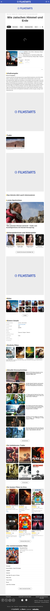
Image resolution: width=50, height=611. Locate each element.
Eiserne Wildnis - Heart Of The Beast (13, 568)
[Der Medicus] (20, 352)
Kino (10, 14)
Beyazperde (46, 600)
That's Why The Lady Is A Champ (12, 575)
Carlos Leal (39, 246)
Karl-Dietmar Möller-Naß (37, 54)
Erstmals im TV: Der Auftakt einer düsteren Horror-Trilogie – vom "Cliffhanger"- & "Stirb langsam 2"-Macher (35, 417)
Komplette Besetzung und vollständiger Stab (25, 252)
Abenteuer (37, 51)
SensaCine (41, 600)
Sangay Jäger (36, 56)
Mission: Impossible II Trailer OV (38, 461)
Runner (7, 582)
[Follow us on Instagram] (10, 600)
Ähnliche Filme (13, 345)
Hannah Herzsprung (27, 56)
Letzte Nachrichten (14, 200)
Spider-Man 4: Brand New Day (12, 505)
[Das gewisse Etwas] (12, 555)
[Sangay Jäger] (20, 239)
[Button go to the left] (40, 27)
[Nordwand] (10, 352)
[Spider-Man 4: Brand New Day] (12, 497)
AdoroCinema (37, 602)
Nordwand (10, 358)
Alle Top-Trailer (25, 482)
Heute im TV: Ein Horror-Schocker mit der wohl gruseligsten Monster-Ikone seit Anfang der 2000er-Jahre (34, 373)
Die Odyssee (21, 505)
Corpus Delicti (9, 579)
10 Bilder (25, 315)
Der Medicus (20, 358)
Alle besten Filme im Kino (25, 541)
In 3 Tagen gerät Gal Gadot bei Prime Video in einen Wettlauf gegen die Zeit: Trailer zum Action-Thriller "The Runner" (35, 395)
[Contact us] (13, 600)
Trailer (9, 135)
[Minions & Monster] (25, 522)
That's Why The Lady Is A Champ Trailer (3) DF (12, 461)
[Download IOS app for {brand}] (23, 599)
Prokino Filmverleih (21, 324)
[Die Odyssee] (25, 497)
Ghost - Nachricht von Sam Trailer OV (25, 478)
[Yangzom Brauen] (30, 239)
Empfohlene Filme (14, 14)
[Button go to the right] (42, 27)
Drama (41, 51)
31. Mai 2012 (21, 51)
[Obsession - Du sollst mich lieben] (12, 522)
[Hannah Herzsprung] (10, 239)
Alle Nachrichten (25, 440)
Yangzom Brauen (29, 246)
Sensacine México (45, 602)
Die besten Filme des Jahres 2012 (19, 359)
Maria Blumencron (25, 53)
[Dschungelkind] (30, 352)
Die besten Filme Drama (31, 359)
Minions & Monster (23, 530)
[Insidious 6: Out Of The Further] (38, 522)
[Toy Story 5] (38, 497)
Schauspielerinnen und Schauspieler (21, 233)
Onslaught (8, 566)
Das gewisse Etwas (23, 547)
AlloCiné (36, 600)
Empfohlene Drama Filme (22, 14)
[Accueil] (24, 2)
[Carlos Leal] (39, 239)
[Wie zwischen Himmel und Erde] (11, 58)
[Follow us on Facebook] (3, 600)
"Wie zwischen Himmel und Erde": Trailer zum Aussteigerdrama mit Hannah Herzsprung (21, 226)
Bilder (9, 298)
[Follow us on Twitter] (6, 600)
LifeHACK (8, 570)
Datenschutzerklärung (32, 606)
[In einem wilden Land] (39, 352)
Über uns (8, 606)
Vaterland (8, 572)
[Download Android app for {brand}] (27, 599)
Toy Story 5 (34, 505)
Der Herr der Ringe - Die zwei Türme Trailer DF (12, 478)
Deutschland (24, 322)
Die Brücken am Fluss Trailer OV (25, 461)
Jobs (12, 606)
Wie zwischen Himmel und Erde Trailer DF (15, 148)
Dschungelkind (29, 358)
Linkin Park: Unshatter (10, 584)
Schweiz (19, 322)
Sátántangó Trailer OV (38, 478)
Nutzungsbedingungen (23, 606)
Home (8, 14)
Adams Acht (8, 577)
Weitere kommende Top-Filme (25, 588)
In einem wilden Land (40, 358)
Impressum (16, 606)
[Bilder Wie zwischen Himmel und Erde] (12, 306)
